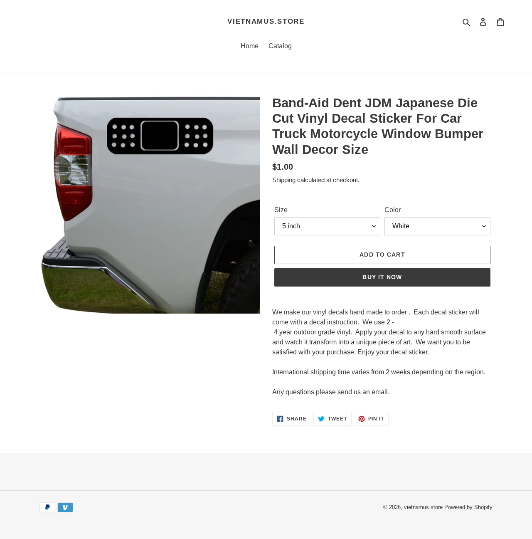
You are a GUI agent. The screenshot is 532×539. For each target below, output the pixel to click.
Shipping (284, 179)
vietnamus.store (266, 21)
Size (281, 209)
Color (392, 209)
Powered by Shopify (468, 507)
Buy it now (382, 277)
